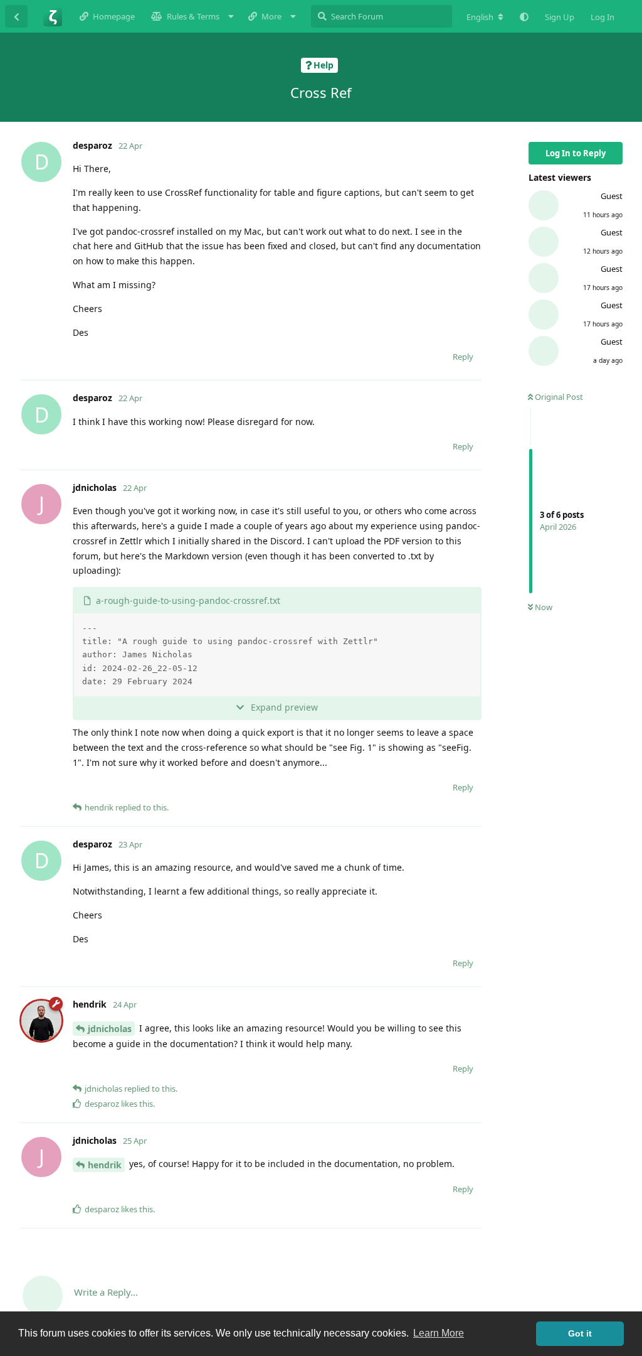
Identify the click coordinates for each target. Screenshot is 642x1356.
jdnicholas (110, 1029)
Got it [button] (580, 1333)
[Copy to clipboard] (469, 624)
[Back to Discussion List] (16, 16)
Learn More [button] (438, 1333)
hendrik (105, 1165)
